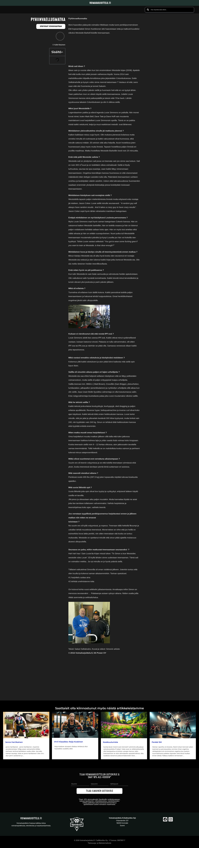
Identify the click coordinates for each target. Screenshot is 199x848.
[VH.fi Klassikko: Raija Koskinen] (75, 725)
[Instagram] (171, 819)
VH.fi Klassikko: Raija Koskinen (68, 742)
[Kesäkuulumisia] (124, 725)
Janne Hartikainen (14, 742)
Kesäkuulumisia (110, 742)
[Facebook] (165, 819)
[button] (62, 52)
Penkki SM (157, 742)
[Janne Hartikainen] (26, 725)
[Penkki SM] (173, 725)
